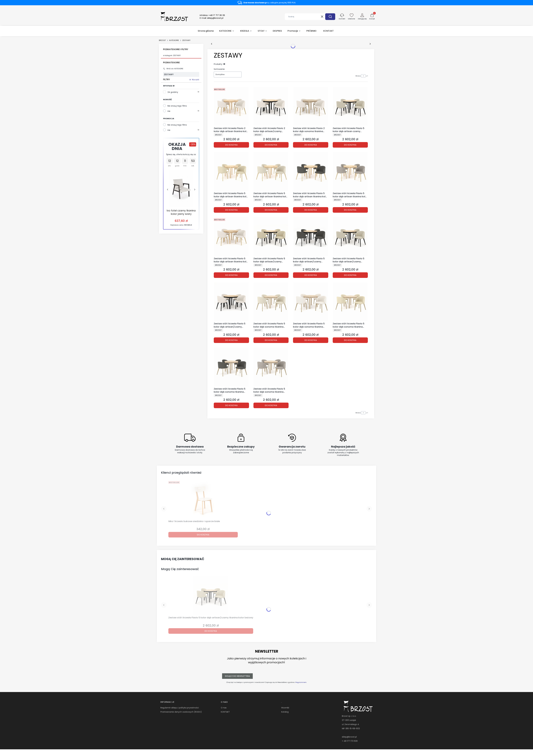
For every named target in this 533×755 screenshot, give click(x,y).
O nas (224, 707)
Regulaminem (301, 682)
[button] (330, 16)
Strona (358, 76)
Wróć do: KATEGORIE (174, 68)
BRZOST (162, 40)
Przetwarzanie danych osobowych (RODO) (181, 711)
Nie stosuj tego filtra (177, 105)
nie (168, 111)
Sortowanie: (219, 69)
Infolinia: (212, 15)
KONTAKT (225, 711)
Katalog (285, 711)
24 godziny (173, 92)
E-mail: (211, 18)
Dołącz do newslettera (237, 676)
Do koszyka (231, 144)
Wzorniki (285, 707)
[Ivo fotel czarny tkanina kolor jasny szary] (181, 188)
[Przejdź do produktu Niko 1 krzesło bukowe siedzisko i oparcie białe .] (203, 499)
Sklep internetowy (266, 751)
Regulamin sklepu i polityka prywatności (179, 707)
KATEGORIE (174, 40)
